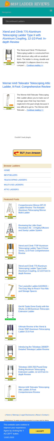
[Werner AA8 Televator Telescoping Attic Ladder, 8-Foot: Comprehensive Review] (10, 393)
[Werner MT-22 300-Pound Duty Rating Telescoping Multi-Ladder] (27, 153)
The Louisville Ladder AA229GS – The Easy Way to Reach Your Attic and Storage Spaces (33, 288)
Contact (45, 415)
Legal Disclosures (27, 415)
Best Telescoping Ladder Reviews (27, 3)
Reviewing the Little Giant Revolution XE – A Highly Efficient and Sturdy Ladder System (33, 227)
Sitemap (15, 415)
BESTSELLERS (10, 175)
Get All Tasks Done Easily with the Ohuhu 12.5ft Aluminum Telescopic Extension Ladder (33, 309)
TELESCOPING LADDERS (15, 180)
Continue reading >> (35, 65)
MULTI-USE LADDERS (13, 185)
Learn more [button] (9, 437)
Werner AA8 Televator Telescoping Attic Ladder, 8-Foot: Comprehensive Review (33, 389)
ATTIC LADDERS (11, 189)
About (38, 415)
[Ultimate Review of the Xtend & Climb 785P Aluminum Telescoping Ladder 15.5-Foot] (10, 332)
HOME (7, 170)
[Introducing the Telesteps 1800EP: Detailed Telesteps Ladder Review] (10, 352)
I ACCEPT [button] (40, 431)
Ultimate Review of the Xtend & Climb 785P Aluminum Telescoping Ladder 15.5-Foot (34, 329)
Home (8, 415)
